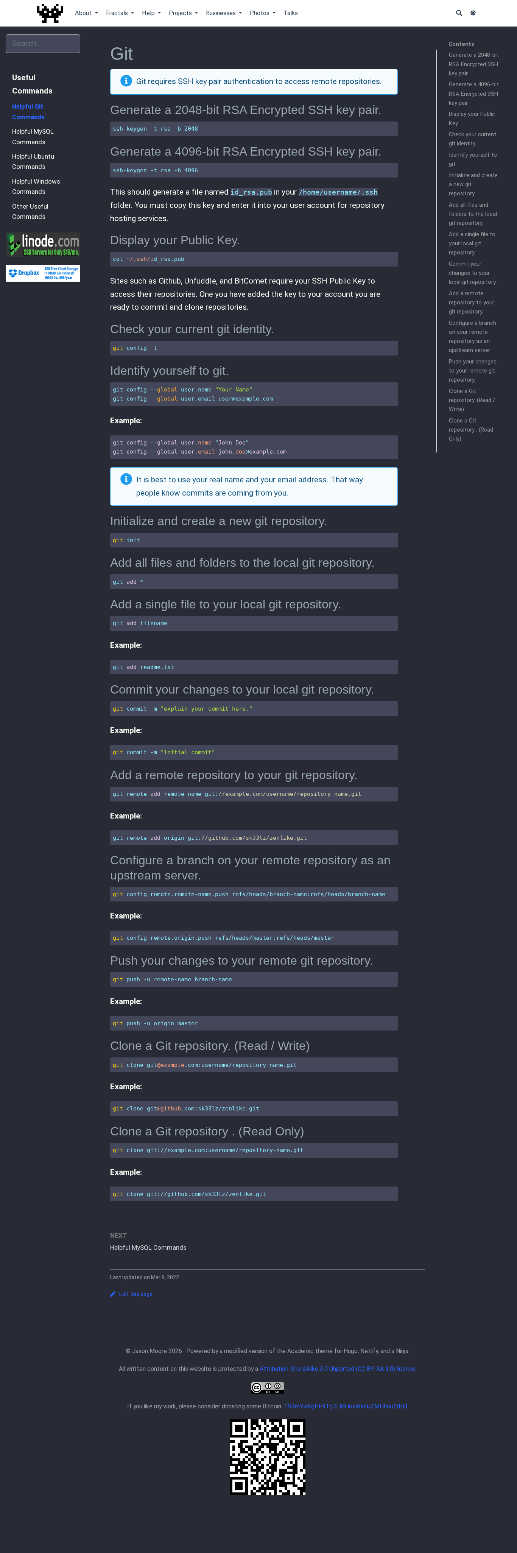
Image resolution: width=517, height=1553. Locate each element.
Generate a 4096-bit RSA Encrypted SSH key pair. (474, 94)
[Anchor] (388, 109)
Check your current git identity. (472, 139)
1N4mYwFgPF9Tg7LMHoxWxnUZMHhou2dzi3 (346, 1406)
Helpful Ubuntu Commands (33, 162)
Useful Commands (32, 84)
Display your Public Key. (472, 119)
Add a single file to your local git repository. (472, 243)
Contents (461, 44)
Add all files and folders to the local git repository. (473, 214)
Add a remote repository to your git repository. (471, 302)
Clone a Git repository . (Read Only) (471, 430)
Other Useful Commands (30, 212)
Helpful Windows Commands (36, 187)
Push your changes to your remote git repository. (473, 371)
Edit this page (136, 1294)
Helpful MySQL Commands (33, 137)
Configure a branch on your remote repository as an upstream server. (472, 337)
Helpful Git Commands (28, 112)
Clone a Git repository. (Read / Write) (472, 400)
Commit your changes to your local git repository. (473, 273)
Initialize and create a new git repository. (473, 184)
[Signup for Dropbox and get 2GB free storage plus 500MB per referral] (43, 273)
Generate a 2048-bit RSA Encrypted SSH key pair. (474, 64)
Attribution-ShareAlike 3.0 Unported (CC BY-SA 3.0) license (337, 1368)
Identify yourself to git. (473, 159)
